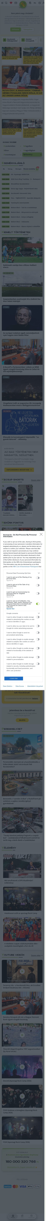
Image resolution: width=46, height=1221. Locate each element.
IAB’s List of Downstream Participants (25, 566)
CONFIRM (14, 678)
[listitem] (23, 573)
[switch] (37, 578)
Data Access (20, 686)
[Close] (42, 535)
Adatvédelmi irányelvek (35, 686)
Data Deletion (7, 686)
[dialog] (23, 610)
